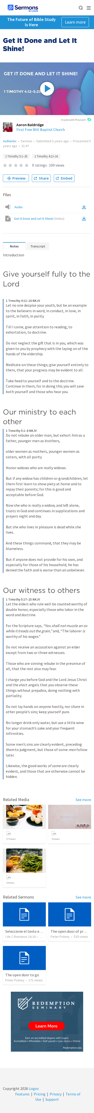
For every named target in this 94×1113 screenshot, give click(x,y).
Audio (18, 207)
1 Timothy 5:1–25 (16, 156)
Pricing (40, 1094)
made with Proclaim (73, 120)
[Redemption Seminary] (47, 1022)
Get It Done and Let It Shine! (39, 218)
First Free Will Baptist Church (40, 129)
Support (52, 1099)
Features (22, 1094)
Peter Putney (60, 936)
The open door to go (22, 974)
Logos (33, 1088)
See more (83, 799)
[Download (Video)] (85, 218)
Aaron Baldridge (30, 124)
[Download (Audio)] (85, 207)
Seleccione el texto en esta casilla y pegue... (40, 931)
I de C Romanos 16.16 (20, 936)
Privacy (55, 1094)
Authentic (10, 141)
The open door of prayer (70, 931)
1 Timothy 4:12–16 (46, 156)
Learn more (75, 22)
